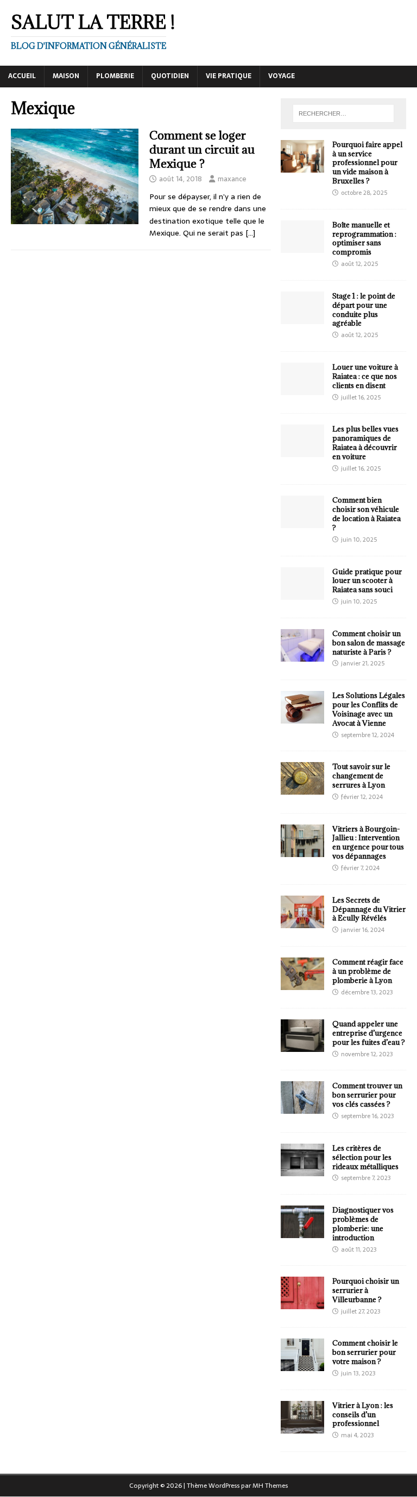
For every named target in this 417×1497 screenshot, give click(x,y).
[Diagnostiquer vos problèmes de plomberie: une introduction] (302, 1232)
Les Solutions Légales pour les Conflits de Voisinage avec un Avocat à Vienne (368, 709)
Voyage (281, 76)
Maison (66, 76)
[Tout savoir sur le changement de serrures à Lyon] (302, 789)
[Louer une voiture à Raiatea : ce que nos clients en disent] (302, 389)
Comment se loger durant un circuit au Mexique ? (202, 149)
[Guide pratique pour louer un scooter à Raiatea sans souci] (302, 593)
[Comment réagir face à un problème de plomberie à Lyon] (302, 984)
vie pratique (228, 76)
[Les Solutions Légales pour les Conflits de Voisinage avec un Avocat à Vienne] (302, 718)
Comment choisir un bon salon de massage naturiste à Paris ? (368, 643)
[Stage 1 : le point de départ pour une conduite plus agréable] (302, 317)
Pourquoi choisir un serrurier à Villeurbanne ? (365, 1290)
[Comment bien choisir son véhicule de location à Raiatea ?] (302, 522)
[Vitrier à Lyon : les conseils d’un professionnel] (302, 1427)
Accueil (22, 76)
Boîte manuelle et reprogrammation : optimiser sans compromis (364, 238)
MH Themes (270, 1485)
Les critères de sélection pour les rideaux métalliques (365, 1157)
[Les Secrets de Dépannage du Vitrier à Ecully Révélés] (302, 922)
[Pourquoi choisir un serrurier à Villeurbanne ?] (302, 1303)
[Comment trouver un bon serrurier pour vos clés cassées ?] (302, 1108)
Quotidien (170, 76)
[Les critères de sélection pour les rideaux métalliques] (302, 1170)
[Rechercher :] (343, 113)
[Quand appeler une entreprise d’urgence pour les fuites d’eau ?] (302, 1046)
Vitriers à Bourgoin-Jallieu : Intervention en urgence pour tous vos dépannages (368, 842)
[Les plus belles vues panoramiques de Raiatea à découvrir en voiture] (302, 451)
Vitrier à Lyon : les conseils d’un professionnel (362, 1414)
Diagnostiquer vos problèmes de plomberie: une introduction (363, 1223)
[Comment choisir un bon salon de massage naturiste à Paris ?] (302, 655)
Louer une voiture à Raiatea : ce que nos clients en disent (365, 376)
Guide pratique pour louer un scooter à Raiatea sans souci (367, 581)
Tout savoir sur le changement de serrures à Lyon (361, 776)
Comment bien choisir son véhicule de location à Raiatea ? (366, 513)
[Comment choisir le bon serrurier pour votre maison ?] (302, 1365)
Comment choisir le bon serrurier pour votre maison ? (365, 1352)
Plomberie (115, 76)
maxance (232, 179)
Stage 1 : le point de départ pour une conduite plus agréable (363, 309)
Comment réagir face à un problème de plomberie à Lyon (367, 971)
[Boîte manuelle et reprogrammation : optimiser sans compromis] (302, 246)
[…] (250, 233)
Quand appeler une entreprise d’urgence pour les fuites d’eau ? (368, 1033)
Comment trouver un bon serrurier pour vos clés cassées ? (367, 1095)
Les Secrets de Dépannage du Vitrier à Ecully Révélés (369, 909)
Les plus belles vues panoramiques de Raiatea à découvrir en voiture (365, 442)
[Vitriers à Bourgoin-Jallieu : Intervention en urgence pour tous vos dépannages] (302, 851)
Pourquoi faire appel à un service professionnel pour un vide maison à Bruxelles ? (367, 162)
